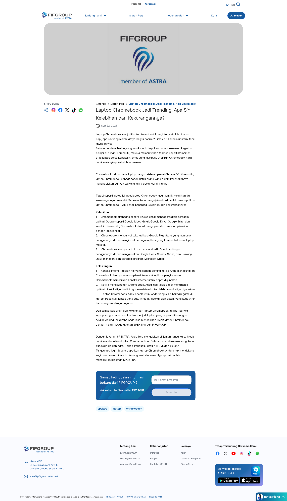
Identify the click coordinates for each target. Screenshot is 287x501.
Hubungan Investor (130, 458)
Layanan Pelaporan (191, 458)
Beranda (101, 103)
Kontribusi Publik (158, 464)
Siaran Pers (117, 103)
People (153, 458)
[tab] (136, 4)
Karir (183, 452)
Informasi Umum (128, 452)
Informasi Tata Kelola (131, 464)
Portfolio (154, 452)
